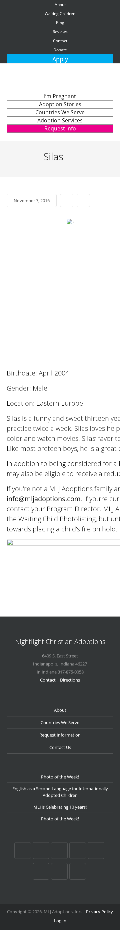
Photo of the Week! (60, 777)
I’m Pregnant (60, 96)
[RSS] (59, 871)
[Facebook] (22, 850)
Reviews (60, 32)
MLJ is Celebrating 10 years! (60, 807)
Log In (60, 921)
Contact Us (60, 747)
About (60, 4)
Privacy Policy (99, 912)
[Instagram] (77, 871)
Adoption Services (60, 120)
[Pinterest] (59, 850)
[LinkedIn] (77, 850)
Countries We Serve (60, 112)
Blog (60, 22)
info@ (16, 498)
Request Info (60, 128)
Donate (60, 50)
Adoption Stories (60, 104)
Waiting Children (60, 13)
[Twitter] (96, 850)
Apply (60, 59)
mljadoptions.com (53, 498)
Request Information (60, 735)
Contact (60, 41)
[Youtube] (41, 871)
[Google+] (41, 850)
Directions (70, 680)
